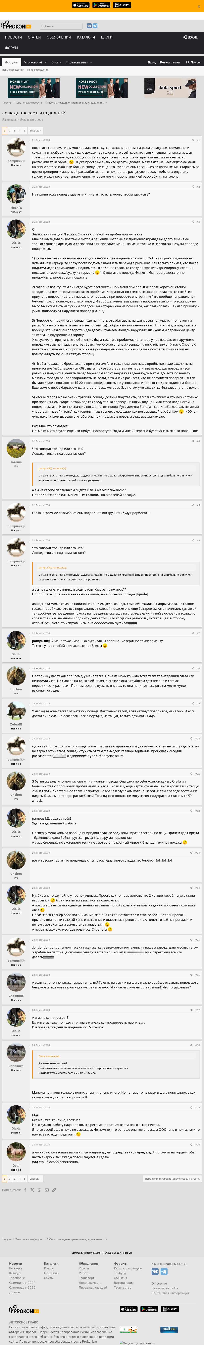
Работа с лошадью (128, 1268)
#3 (198, 221)
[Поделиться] (192, 140)
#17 (197, 1009)
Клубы (49, 1268)
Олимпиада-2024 (22, 1283)
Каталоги (86, 37)
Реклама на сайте (165, 1288)
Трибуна (120, 1273)
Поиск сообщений (38, 69)
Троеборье (17, 1278)
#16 (197, 974)
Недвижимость (90, 1283)
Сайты (49, 1278)
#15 (197, 939)
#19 (197, 1107)
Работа (84, 1273)
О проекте (159, 1283)
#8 (198, 668)
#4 (198, 441)
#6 (198, 540)
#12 (197, 810)
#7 (198, 633)
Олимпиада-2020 (22, 1287)
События (120, 1278)
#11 (197, 773)
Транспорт (86, 1278)
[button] (46, 62)
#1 (198, 139)
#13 (197, 852)
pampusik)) (11, 120)
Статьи (34, 37)
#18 (197, 1045)
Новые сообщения (13, 69)
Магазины (51, 1273)
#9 (198, 703)
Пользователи (77, 62)
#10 (197, 738)
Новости (13, 37)
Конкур (14, 1273)
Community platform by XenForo (102, 1252)
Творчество (122, 1287)
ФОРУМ (11, 47)
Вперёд (34, 130)
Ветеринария (124, 1283)
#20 (197, 1144)
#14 (197, 887)
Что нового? (33, 62)
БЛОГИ (107, 37)
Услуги (84, 1268)
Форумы (11, 62)
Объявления (59, 37)
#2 (198, 186)
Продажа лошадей (93, 1287)
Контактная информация (170, 1293)
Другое (14, 1292)
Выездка (16, 1268)
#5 (198, 505)
